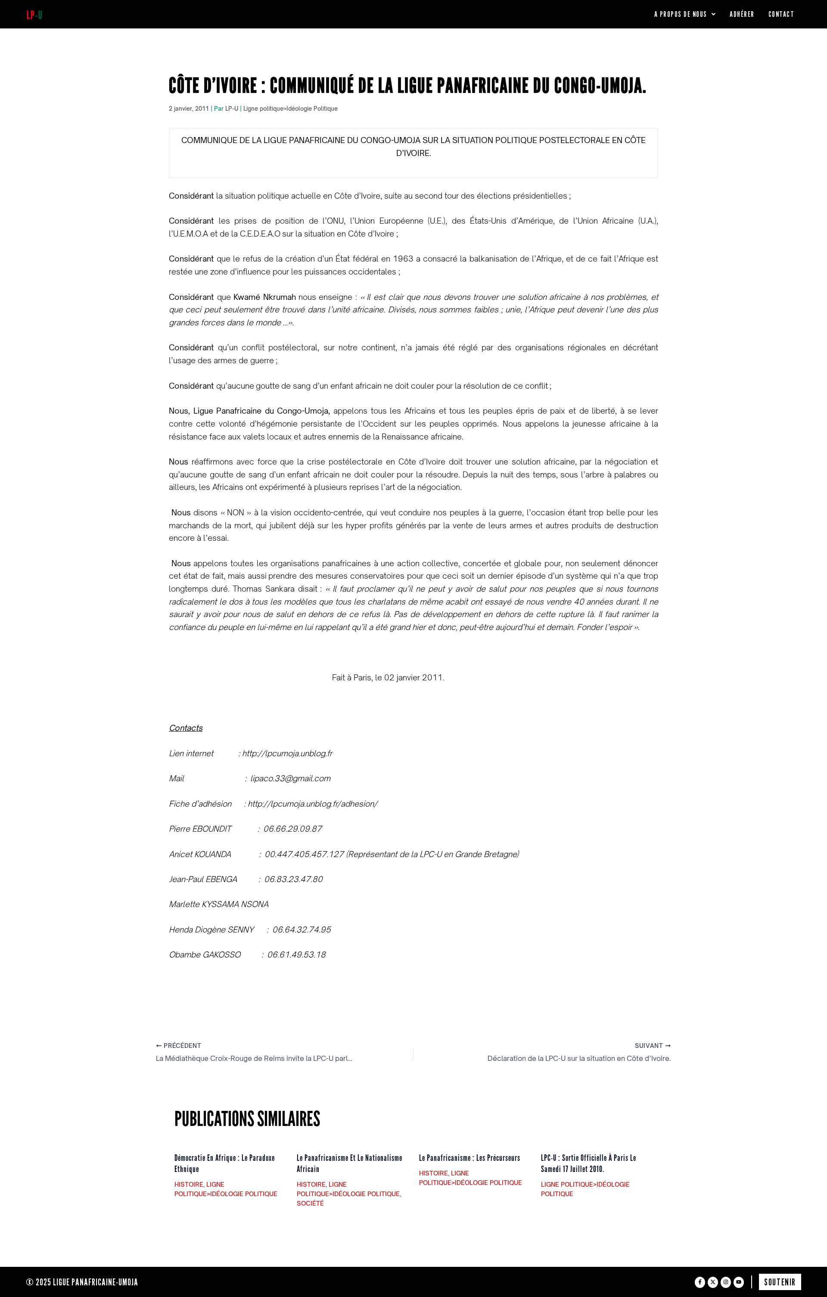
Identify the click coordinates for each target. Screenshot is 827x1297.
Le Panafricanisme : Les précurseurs (469, 1158)
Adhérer (742, 14)
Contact (781, 14)
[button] (685, 14)
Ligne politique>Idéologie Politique (290, 108)
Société (310, 1203)
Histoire (188, 1184)
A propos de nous (680, 14)
